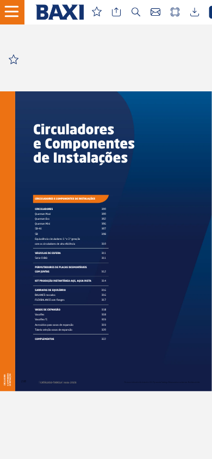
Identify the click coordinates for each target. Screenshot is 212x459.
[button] (16, 12)
